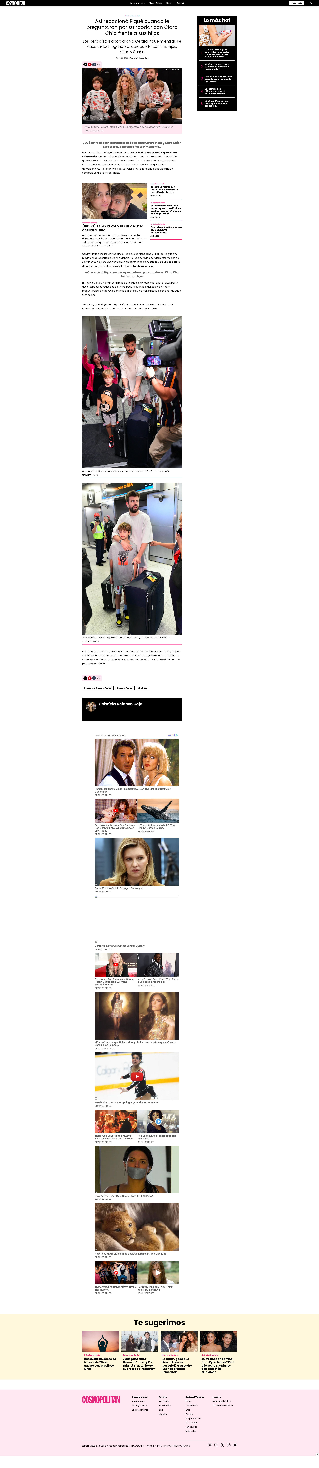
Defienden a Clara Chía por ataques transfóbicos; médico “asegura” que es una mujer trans (165, 209)
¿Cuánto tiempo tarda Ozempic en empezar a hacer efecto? (217, 66)
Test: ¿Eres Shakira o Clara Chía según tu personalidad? (166, 230)
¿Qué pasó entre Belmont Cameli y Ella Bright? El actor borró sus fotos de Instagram (139, 1364)
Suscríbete (296, 3)
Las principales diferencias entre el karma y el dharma (215, 91)
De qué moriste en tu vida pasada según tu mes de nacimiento (218, 79)
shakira (142, 688)
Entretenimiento (137, 3)
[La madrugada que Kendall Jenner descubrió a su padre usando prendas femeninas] (179, 1341)
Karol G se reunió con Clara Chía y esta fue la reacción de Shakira (164, 189)
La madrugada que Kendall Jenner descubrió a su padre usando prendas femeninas (177, 1365)
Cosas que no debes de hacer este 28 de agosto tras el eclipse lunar (100, 1364)
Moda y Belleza (155, 3)
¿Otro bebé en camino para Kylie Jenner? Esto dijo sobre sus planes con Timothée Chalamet (218, 1365)
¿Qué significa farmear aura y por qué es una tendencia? (217, 103)
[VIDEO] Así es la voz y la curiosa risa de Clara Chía (113, 228)
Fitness (169, 3)
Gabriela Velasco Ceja (139, 58)
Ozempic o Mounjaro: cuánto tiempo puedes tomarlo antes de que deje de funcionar (217, 53)
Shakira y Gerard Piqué (98, 688)
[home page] (15, 3)
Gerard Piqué (125, 688)
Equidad (180, 3)
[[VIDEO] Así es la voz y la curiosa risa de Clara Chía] (114, 201)
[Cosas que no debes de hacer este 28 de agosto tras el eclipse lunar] (100, 1341)
